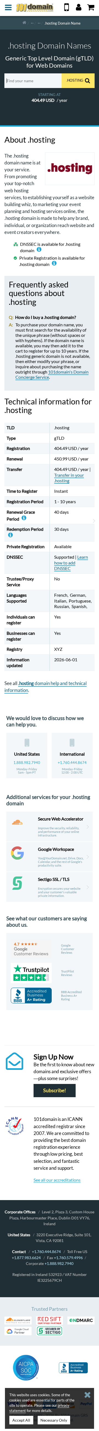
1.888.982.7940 (26, 762)
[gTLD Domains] (32, 22)
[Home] (24, 22)
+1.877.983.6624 (26, 1257)
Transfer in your (69, 477)
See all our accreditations (57, 1179)
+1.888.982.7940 (59, 1263)
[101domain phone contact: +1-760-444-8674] (66, 9)
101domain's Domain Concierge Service (52, 374)
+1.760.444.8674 (72, 762)
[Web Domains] (39, 22)
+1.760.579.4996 (68, 1257)
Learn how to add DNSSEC (71, 562)
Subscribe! (54, 1090)
